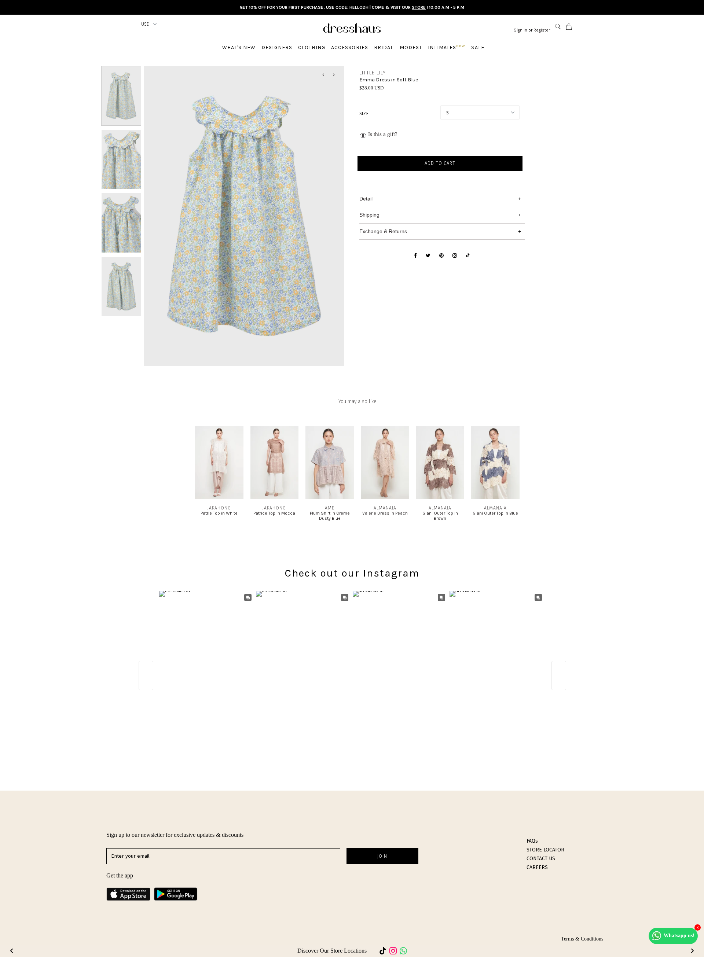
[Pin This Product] (441, 256)
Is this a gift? (382, 134)
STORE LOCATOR (545, 850)
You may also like (357, 401)
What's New (239, 47)
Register (542, 30)
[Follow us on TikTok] (468, 256)
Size (363, 113)
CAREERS (537, 867)
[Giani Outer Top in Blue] (495, 497)
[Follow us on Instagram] (454, 256)
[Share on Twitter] (428, 256)
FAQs (532, 841)
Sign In (520, 30)
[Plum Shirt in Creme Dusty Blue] (329, 497)
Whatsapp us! (679, 935)
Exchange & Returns (383, 231)
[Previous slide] (12, 950)
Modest (411, 47)
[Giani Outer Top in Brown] (440, 497)
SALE (477, 47)
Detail (366, 199)
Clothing (311, 47)
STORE (419, 7)
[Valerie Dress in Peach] (385, 497)
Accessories (349, 47)
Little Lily (372, 73)
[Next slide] (692, 950)
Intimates (446, 47)
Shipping (369, 215)
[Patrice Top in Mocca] (274, 497)
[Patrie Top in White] (219, 497)
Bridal (384, 47)
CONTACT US (541, 858)
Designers (276, 47)
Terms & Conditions (582, 939)
